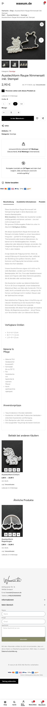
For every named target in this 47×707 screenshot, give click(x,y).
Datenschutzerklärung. (9, 651)
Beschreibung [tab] (8, 202)
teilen (7, 126)
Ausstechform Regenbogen (7, 540)
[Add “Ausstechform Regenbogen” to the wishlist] (10, 534)
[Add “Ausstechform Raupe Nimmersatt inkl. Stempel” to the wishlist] (37, 118)
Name (4, 610)
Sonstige (24, 15)
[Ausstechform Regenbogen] (12, 521)
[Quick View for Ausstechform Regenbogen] (18, 534)
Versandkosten (40, 85)
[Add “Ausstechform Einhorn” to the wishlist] (10, 470)
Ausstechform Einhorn (10, 475)
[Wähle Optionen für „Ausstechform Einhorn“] (6, 470)
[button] (41, 40)
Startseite (5, 11)
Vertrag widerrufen (9, 681)
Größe (5, 99)
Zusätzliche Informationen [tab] (26, 202)
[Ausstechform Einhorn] (12, 456)
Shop (11, 11)
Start (3, 15)
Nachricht (5, 625)
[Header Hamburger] (3, 3)
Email (3, 618)
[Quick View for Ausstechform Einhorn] (18, 470)
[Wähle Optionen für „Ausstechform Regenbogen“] (6, 534)
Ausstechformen (13, 15)
